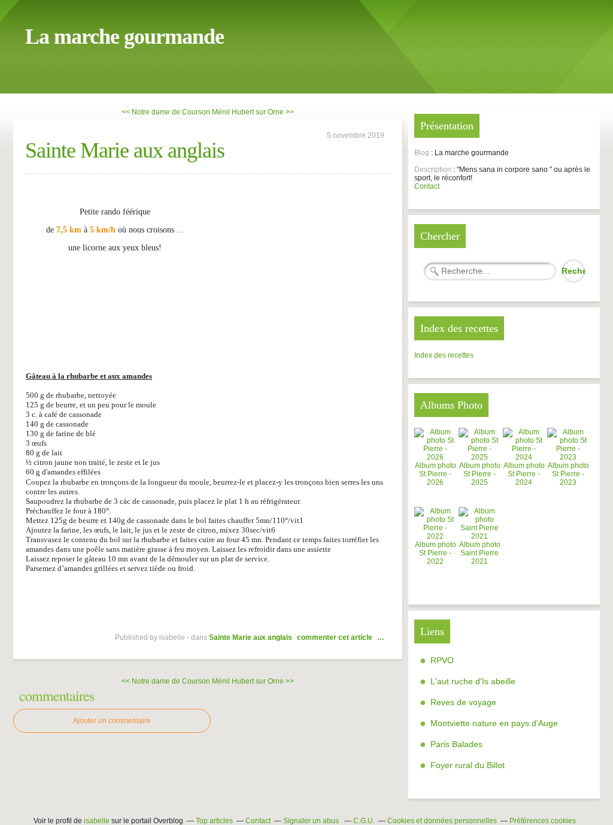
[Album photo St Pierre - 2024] (524, 457)
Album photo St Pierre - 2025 (479, 473)
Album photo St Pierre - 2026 (435, 473)
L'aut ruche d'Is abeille (472, 681)
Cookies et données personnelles (442, 821)
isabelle (97, 821)
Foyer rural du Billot (467, 765)
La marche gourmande (124, 37)
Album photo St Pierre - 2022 (435, 553)
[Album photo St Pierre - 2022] (435, 536)
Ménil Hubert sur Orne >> (253, 112)
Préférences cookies (542, 821)
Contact (426, 186)
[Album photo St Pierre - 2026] (435, 457)
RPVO (442, 660)
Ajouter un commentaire (112, 721)
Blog (421, 153)
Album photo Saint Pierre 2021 (479, 553)
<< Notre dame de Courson (166, 112)
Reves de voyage (463, 702)
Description (433, 169)
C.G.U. (364, 821)
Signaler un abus (312, 821)
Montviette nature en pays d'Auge (494, 723)
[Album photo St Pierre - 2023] (568, 457)
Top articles (214, 821)
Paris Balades (456, 744)
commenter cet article (335, 637)
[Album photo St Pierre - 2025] (479, 457)
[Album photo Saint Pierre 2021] (479, 536)
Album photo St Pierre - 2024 (524, 473)
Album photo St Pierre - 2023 (568, 473)
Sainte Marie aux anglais (124, 150)
